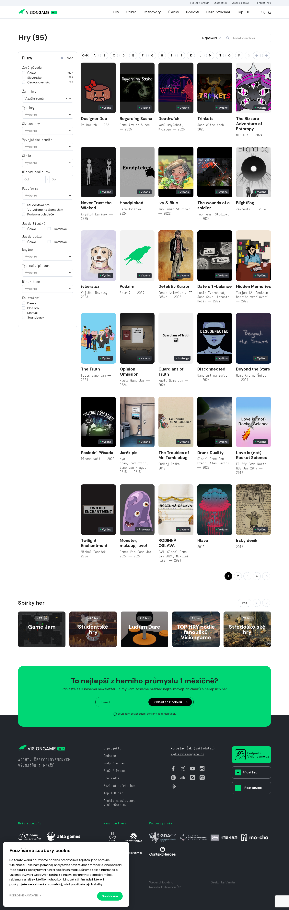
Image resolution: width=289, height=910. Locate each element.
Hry (116, 12)
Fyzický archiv (200, 3)
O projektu (112, 748)
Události (192, 12)
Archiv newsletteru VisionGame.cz (119, 803)
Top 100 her (113, 793)
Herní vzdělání (218, 12)
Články (173, 12)
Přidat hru (264, 3)
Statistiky (220, 3)
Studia (131, 12)
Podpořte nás (114, 763)
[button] (257, 55)
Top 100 (243, 12)
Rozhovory (152, 12)
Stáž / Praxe (114, 771)
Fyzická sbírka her (119, 786)
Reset (69, 58)
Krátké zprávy (240, 3)
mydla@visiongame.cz (187, 754)
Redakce (110, 756)
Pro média (112, 778)
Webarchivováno (161, 882)
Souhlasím (110, 896)
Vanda (230, 882)
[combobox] (47, 99)
